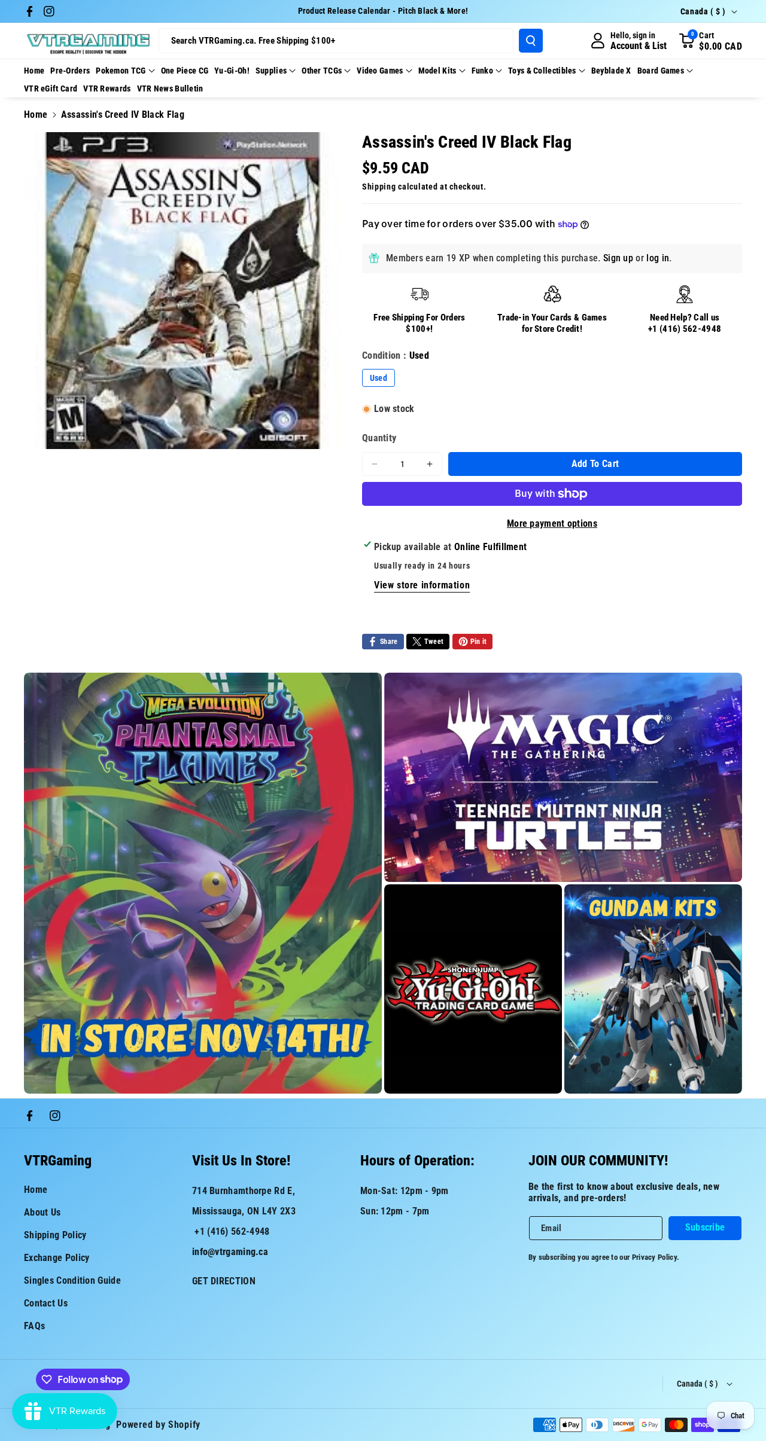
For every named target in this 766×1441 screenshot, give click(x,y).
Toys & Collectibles (542, 70)
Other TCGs (322, 70)
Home (35, 114)
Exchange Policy (57, 1257)
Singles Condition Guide (72, 1280)
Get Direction (224, 1281)
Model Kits (437, 70)
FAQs (34, 1326)
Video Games (380, 70)
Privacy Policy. (656, 1257)
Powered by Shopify (158, 1424)
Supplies (271, 70)
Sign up (618, 258)
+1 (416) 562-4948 (684, 328)
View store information (422, 585)
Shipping (379, 186)
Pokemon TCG (120, 70)
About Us (42, 1212)
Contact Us (46, 1303)
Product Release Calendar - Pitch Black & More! (383, 11)
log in (657, 258)
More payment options (552, 523)
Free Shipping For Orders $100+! (419, 323)
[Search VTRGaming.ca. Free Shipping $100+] (531, 41)
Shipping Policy (55, 1235)
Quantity (379, 438)
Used (378, 378)
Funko (483, 70)
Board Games (660, 70)
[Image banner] (203, 883)
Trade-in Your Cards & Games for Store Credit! (552, 323)
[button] (710, 41)
